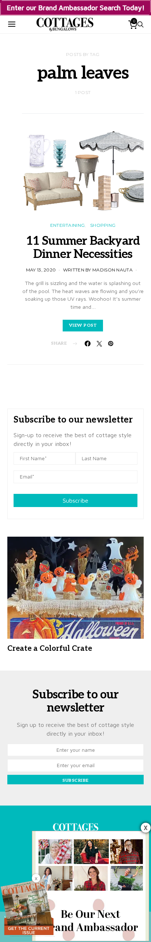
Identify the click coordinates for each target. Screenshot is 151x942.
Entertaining (67, 225)
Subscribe (75, 500)
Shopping (102, 225)
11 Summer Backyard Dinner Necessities (83, 247)
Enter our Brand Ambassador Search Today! (76, 7)
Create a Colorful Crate (49, 648)
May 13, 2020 (41, 270)
